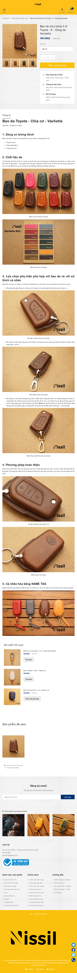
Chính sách (58, 892)
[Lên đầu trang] (71, 968)
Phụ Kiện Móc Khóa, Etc (12, 889)
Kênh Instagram (59, 883)
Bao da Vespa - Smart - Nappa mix (34, 670)
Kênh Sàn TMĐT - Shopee (62, 886)
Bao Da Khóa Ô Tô (10, 880)
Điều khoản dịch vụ (35, 896)
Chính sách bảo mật (35, 883)
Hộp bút (6, 899)
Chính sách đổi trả (35, 889)
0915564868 (6, 853)
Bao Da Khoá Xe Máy (11, 883)
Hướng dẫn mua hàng (36, 905)
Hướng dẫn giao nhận (36, 899)
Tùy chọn (28, 659)
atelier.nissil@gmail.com (10, 855)
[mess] (73, 945)
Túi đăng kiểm (8, 902)
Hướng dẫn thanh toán (36, 902)
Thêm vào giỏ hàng (32, 699)
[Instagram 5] (38, 825)
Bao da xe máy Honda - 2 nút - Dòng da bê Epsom (39, 651)
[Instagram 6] (64, 825)
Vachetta (7, 161)
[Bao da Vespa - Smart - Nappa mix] (12, 677)
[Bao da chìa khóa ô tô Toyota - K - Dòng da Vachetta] (13, 746)
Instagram (40, 969)
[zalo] (73, 955)
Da (31, 914)
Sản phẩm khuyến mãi (11, 905)
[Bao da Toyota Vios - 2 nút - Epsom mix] (12, 697)
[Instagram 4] (13, 825)
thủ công (24, 469)
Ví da (6, 892)
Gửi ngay (67, 797)
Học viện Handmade (40, 914)
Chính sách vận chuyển (36, 886)
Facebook (30, 969)
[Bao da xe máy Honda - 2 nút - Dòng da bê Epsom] (12, 657)
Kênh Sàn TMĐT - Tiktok (62, 889)
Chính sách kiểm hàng (36, 880)
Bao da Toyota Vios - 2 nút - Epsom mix (36, 690)
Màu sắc (42, 44)
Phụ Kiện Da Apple (10, 886)
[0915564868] (73, 960)
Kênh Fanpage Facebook (62, 880)
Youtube (51, 969)
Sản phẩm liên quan (14, 644)
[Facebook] (73, 950)
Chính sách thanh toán (36, 892)
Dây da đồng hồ (9, 896)
